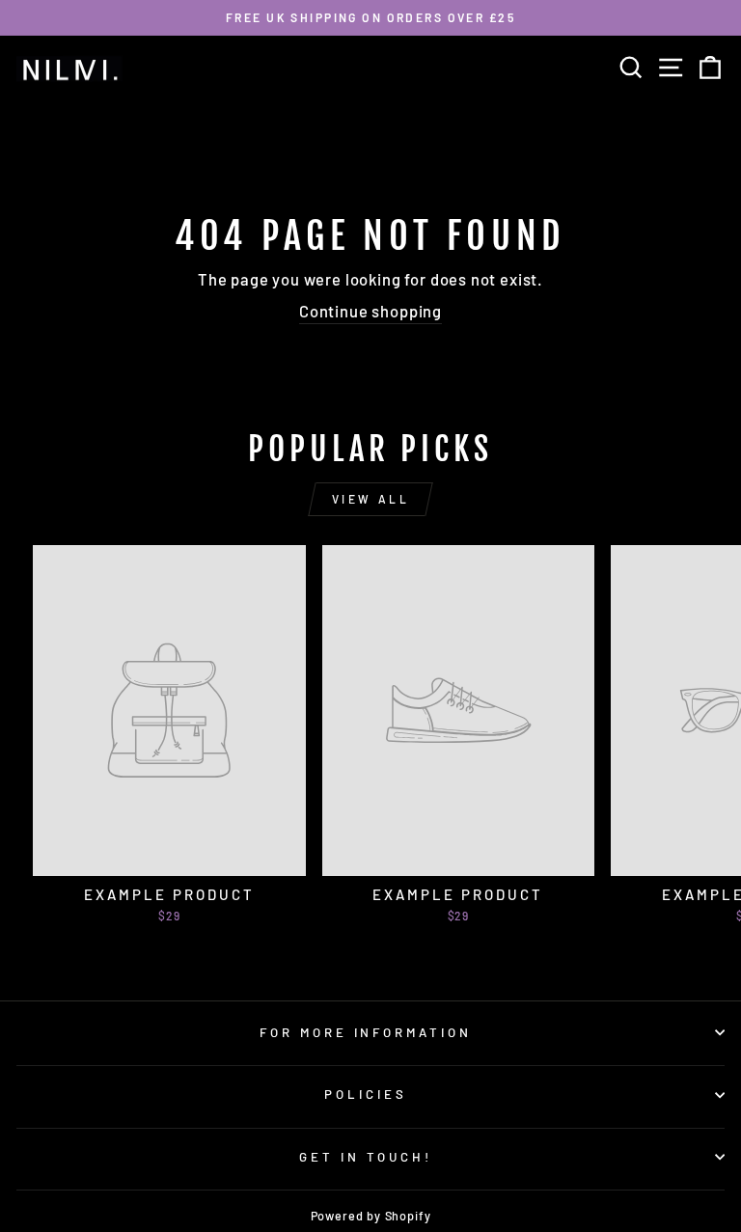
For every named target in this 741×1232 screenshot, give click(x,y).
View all (371, 499)
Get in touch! (365, 1156)
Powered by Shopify (371, 1215)
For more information (366, 1032)
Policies (365, 1094)
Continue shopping (370, 310)
